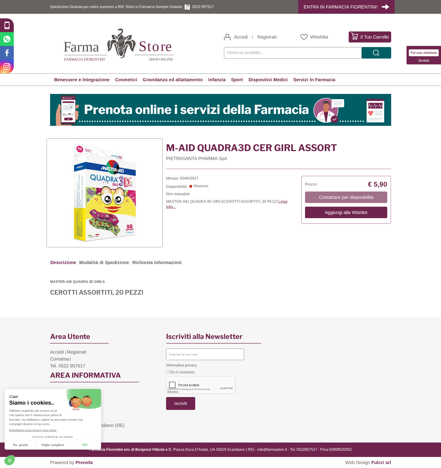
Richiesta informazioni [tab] (157, 262)
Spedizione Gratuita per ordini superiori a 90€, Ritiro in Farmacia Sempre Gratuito (116, 7)
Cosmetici (126, 79)
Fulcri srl (381, 462)
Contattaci (60, 358)
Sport (237, 79)
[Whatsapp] (7, 39)
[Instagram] (7, 66)
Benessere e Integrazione (82, 79)
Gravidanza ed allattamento (173, 79)
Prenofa (84, 462)
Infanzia (217, 79)
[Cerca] (376, 53)
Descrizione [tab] (63, 262)
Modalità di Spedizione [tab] (104, 262)
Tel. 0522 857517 (67, 365)
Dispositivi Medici (268, 79)
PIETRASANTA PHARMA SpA (196, 158)
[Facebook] (7, 53)
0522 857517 (203, 7)
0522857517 (307, 449)
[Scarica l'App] (7, 25)
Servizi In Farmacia (314, 79)
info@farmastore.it (272, 449)
